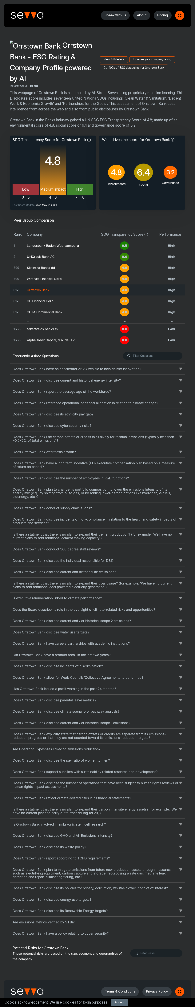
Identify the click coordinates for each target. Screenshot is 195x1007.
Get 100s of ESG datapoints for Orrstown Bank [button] (134, 67)
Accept (120, 1002)
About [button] (141, 15)
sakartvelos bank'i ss (42, 329)
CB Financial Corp (40, 301)
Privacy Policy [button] (157, 991)
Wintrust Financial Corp (44, 279)
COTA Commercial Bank (44, 312)
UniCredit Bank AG (41, 257)
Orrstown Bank (38, 290)
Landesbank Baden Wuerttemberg (53, 246)
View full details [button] (114, 59)
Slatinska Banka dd (41, 268)
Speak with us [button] (115, 15)
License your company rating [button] (152, 59)
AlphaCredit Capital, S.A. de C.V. (51, 340)
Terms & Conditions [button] (120, 991)
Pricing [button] (162, 15)
